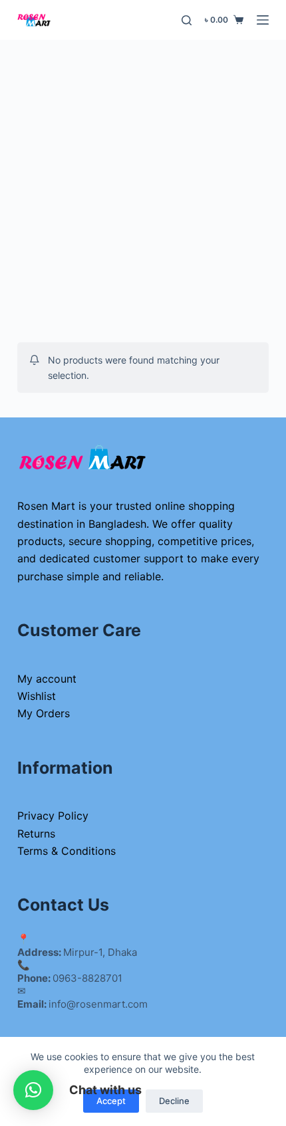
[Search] (187, 20)
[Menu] (263, 20)
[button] (33, 1090)
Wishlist (36, 696)
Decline (174, 1100)
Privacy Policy (52, 815)
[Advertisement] (143, 189)
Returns (36, 833)
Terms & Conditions (66, 850)
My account (46, 678)
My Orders (43, 713)
